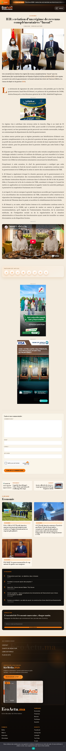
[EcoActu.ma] (7, 8)
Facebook (37, 730)
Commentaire (9, 418)
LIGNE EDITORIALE (7, 651)
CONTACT (5, 645)
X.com (36, 741)
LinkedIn (36, 735)
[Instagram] (12, 272)
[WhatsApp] (29, 272)
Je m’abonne (33, 627)
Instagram (37, 732)
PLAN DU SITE (6, 655)
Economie (33, 15)
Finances (37, 713)
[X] (17, 272)
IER (33, 127)
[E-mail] (40, 272)
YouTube (37, 738)
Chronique (5, 738)
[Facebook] (6, 272)
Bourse (36, 716)
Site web (7, 453)
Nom (6, 439)
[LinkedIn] (23, 272)
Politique (37, 719)
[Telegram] (34, 272)
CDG (23, 81)
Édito (3, 730)
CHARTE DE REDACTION (9, 648)
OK (33, 748)
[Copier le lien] (46, 272)
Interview (4, 735)
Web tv (4, 732)
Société (36, 722)
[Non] (64, 746)
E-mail (6, 446)
